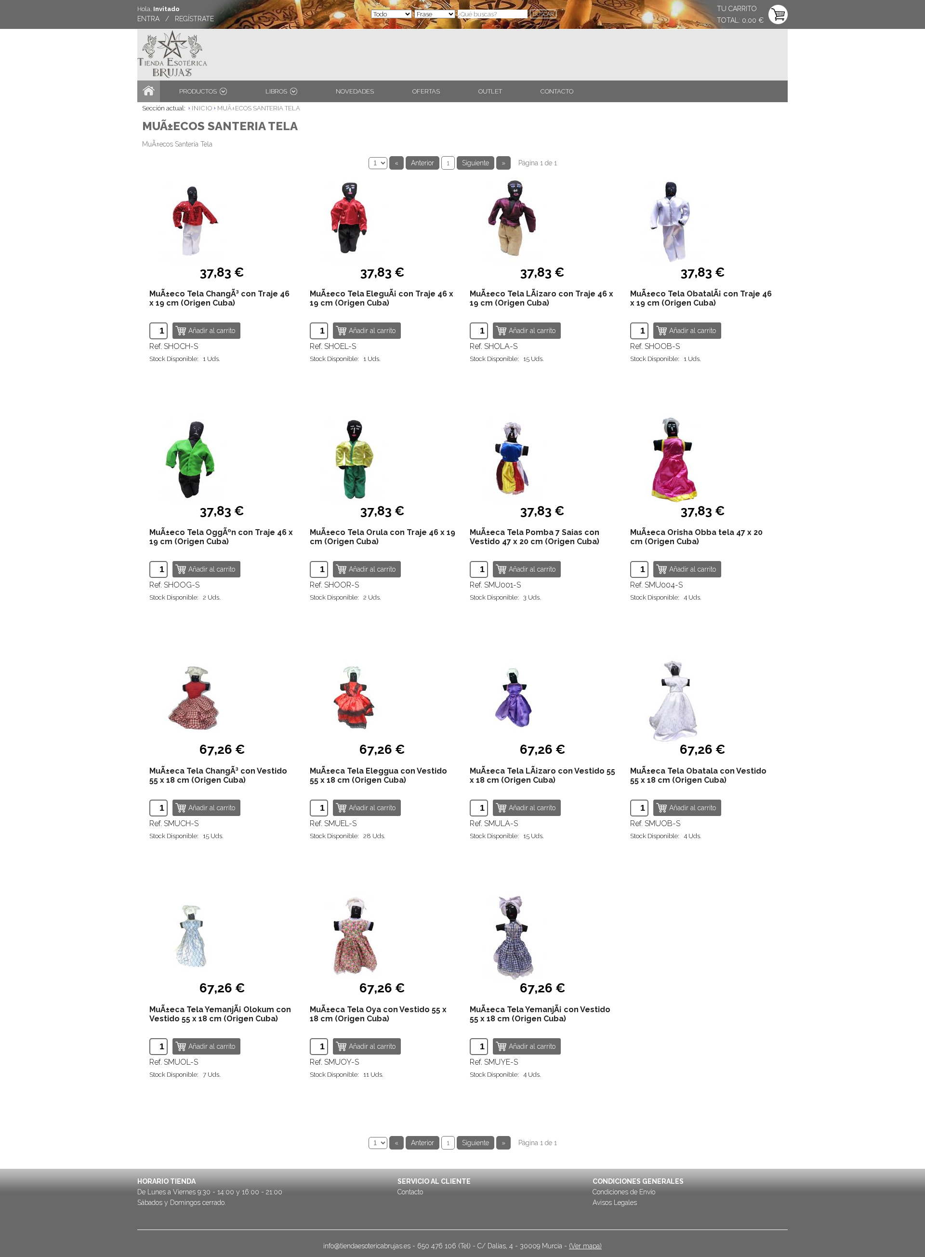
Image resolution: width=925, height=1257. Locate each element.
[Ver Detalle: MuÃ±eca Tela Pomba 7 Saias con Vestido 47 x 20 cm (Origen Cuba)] (543, 459)
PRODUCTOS (199, 91)
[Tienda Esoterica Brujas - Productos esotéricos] (172, 55)
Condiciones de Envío (624, 1192)
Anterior (422, 163)
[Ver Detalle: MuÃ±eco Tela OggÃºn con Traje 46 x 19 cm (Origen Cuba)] (222, 459)
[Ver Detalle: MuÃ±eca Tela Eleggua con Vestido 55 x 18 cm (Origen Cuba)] (383, 698)
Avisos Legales (615, 1202)
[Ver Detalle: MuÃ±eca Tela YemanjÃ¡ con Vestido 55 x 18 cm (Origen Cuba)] (543, 937)
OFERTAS (426, 91)
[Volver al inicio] (148, 91)
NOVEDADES (355, 91)
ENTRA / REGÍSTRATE (175, 19)
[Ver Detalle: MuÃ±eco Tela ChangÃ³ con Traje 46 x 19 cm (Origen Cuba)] (222, 221)
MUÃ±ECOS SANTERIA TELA (258, 108)
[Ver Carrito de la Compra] (778, 15)
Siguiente (475, 163)
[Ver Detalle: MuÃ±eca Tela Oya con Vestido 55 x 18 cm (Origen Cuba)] (383, 937)
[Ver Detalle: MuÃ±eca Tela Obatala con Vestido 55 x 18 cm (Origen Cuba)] (703, 698)
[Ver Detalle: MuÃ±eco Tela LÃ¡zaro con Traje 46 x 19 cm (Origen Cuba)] (543, 221)
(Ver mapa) (585, 1246)
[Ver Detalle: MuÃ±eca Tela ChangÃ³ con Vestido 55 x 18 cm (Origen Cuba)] (222, 698)
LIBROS (277, 91)
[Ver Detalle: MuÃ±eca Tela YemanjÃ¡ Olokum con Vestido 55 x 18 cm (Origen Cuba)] (222, 937)
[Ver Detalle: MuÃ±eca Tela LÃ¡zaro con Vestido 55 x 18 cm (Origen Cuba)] (543, 698)
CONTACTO (557, 91)
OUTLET (490, 91)
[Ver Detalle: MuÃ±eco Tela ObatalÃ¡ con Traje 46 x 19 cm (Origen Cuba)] (703, 221)
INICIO (202, 108)
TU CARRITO (737, 9)
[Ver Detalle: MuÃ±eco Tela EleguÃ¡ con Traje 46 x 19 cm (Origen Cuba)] (383, 221)
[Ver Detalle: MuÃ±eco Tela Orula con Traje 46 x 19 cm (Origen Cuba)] (383, 459)
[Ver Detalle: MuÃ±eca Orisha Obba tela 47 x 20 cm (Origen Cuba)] (703, 459)
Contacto (410, 1192)
